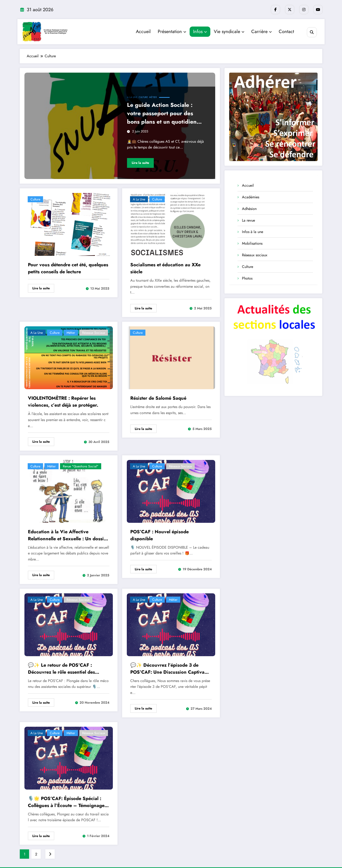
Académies (250, 197)
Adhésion (249, 208)
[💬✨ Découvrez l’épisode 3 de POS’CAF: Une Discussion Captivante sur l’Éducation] (171, 624)
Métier (153, 97)
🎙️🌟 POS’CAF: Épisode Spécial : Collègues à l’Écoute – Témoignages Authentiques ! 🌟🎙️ (67, 802)
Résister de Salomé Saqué (158, 398)
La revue (248, 220)
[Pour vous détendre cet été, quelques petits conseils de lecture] (68, 224)
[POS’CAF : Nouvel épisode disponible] (171, 490)
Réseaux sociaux (93, 332)
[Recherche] (312, 32)
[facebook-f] (275, 9)
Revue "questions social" (80, 466)
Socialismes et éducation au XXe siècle (165, 268)
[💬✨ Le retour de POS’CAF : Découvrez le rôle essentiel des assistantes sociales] (68, 624)
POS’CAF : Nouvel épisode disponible (159, 535)
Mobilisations (252, 243)
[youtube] (318, 9)
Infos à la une (252, 231)
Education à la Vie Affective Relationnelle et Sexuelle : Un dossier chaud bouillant (68, 535)
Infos (198, 31)
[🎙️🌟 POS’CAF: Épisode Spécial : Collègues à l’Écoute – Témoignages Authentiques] (68, 757)
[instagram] (303, 9)
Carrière (259, 31)
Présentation (170, 31)
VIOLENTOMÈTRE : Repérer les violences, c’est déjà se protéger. (63, 402)
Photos (247, 278)
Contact (286, 31)
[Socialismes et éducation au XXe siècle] (171, 224)
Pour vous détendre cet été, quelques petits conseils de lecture (68, 268)
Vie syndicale (227, 31)
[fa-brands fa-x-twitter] (289, 9)
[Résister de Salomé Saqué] (171, 357)
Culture (143, 97)
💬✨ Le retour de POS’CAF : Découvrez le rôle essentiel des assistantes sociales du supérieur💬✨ (66, 669)
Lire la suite (140, 162)
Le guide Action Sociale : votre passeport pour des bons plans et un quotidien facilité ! (162, 113)
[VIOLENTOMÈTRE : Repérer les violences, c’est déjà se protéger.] (68, 357)
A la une (132, 97)
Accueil (143, 31)
